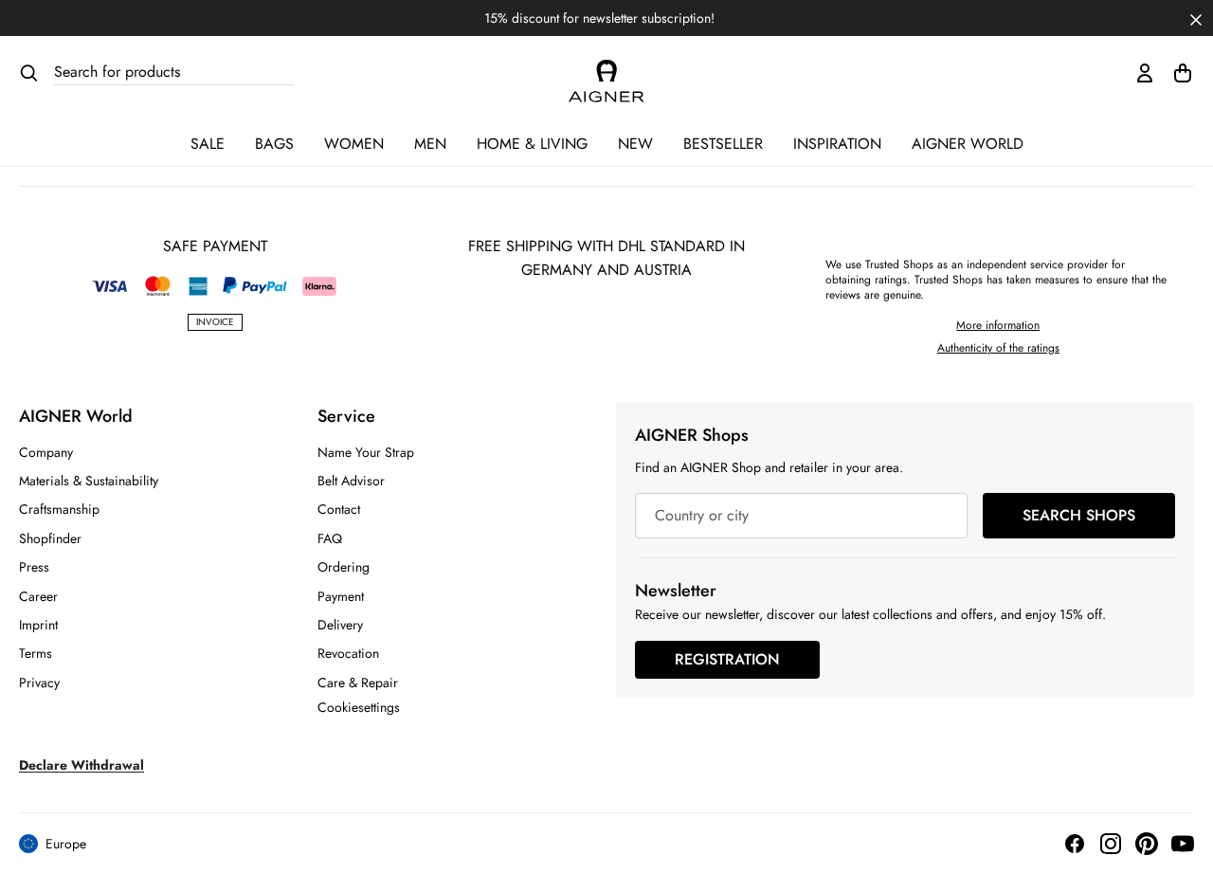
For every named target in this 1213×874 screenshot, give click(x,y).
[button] (1195, 18)
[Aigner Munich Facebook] (1074, 843)
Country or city (702, 515)
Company (46, 452)
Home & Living (532, 144)
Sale (207, 144)
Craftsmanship (59, 509)
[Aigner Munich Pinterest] (1146, 843)
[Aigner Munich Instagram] (1110, 843)
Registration (727, 659)
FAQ (329, 538)
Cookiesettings (358, 707)
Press (34, 566)
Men (430, 144)
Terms (35, 653)
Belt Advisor (351, 480)
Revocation (348, 653)
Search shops (1079, 515)
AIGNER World (967, 144)
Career (38, 596)
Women (354, 144)
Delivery (340, 624)
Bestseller (723, 144)
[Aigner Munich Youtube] (1182, 843)
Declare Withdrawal (81, 765)
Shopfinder (50, 538)
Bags (274, 144)
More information (998, 325)
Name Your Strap (365, 452)
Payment (340, 596)
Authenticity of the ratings (998, 347)
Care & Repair (357, 682)
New (635, 144)
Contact (338, 509)
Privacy (39, 682)
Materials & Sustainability (88, 480)
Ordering (343, 566)
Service (346, 416)
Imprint (38, 624)
